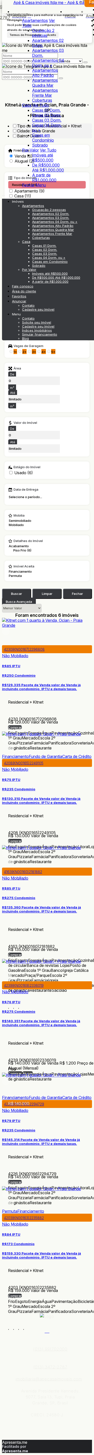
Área (17, 368)
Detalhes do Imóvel (28, 541)
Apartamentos (35, 20)
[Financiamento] (23, 571)
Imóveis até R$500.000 (42, 158)
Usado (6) (23, 472)
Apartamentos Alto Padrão (45, 73)
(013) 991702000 (50, 1349)
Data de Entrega (26, 490)
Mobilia (19, 516)
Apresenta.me (14, 1442)
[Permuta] (23, 576)
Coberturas (42, 100)
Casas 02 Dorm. (46, 115)
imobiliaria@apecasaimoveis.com (49, 1378)
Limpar (47, 594)
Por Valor (30, 150)
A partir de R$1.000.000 (44, 177)
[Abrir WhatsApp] (81, 1442)
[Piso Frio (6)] (32, 550)
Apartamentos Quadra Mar (45, 83)
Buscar (16, 594)
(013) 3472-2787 (50, 1366)
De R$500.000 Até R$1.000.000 (48, 168)
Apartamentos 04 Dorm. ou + (48, 63)
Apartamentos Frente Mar (45, 93)
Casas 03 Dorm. (46, 120)
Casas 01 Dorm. (46, 110)
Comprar (15, 727)
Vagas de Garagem (28, 346)
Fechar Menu (34, 184)
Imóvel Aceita (24, 566)
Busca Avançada (19, 602)
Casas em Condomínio (43, 138)
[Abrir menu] (3, 193)
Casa (26, 105)
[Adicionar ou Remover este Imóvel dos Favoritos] (7, 640)
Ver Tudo (40, 105)
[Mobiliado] (20, 525)
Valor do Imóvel (25, 423)
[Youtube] (47, 1331)
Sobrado (40, 145)
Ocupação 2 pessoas (43, 33)
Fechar (77, 594)
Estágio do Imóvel (27, 467)
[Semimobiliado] (20, 521)
